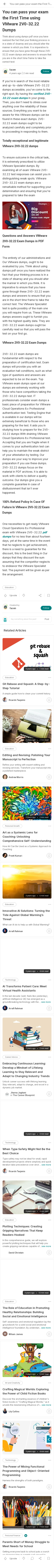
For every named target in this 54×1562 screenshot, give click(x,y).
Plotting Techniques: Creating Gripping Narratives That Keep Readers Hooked (23, 1230)
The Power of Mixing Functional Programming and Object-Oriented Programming (26, 1471)
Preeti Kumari (15, 856)
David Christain (16, 1253)
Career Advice (11, 1057)
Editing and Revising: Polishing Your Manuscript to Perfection (26, 757)
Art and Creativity (12, 1383)
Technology (10, 980)
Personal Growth (12, 826)
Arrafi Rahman (16, 931)
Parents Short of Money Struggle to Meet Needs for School (26, 1544)
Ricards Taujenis (17, 700)
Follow (46, 71)
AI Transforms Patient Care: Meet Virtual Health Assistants (25, 988)
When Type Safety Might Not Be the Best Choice (26, 1151)
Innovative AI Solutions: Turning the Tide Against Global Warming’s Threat (26, 915)
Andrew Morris (16, 777)
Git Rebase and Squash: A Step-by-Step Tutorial (26, 686)
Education (9, 587)
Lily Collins (14, 1411)
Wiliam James (16, 1334)
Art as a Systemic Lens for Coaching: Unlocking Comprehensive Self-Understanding (27, 836)
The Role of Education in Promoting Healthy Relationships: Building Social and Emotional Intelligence (26, 1312)
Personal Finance (12, 1535)
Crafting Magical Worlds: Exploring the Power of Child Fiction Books (26, 1391)
